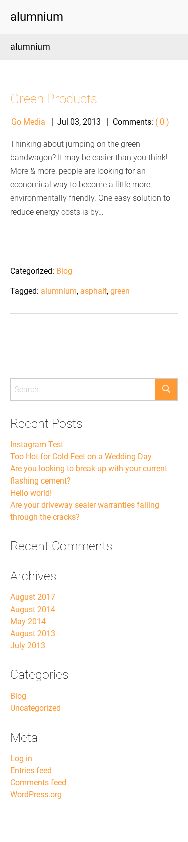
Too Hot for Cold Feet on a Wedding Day (81, 456)
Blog (64, 271)
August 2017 (32, 597)
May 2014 (28, 621)
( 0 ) (162, 122)
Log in (21, 758)
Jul (62, 122)
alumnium (59, 291)
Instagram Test (36, 444)
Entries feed (31, 770)
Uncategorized (35, 708)
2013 (92, 122)
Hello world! (31, 493)
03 (74, 122)
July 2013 (27, 645)
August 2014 (32, 609)
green (120, 291)
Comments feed (38, 782)
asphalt (93, 291)
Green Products (53, 98)
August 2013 (32, 633)
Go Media (28, 122)
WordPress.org (36, 794)
